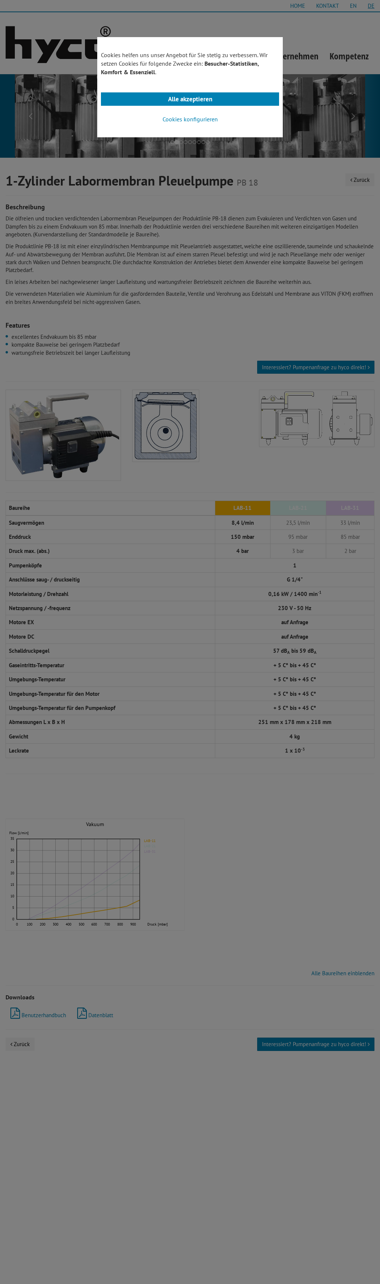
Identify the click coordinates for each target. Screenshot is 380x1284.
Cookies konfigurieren (190, 119)
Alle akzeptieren (190, 99)
